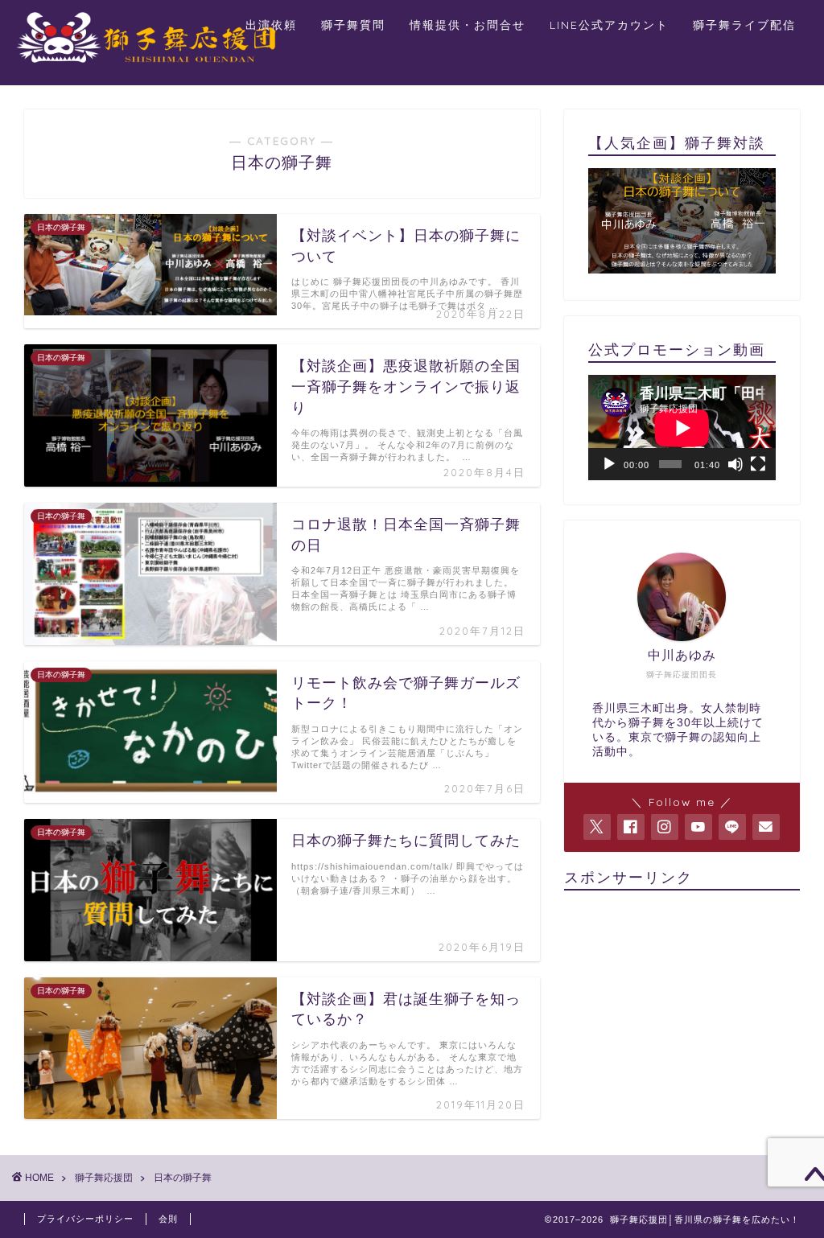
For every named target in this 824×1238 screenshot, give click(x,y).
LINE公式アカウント (609, 25)
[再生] (609, 464)
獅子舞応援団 (104, 1177)
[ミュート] (735, 464)
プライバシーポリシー (85, 1219)
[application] (682, 427)
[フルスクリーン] (758, 464)
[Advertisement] (682, 1003)
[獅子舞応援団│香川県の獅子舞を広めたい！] (152, 65)
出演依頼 (271, 25)
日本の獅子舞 (183, 1177)
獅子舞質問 (353, 25)
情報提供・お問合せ (467, 25)
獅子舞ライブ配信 (744, 25)
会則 (168, 1219)
